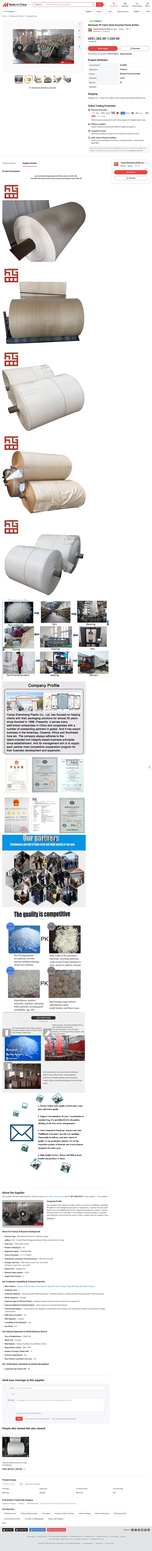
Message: (11, 1400)
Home (4, 16)
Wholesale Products (76, 1536)
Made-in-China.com (66, 1539)
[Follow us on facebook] (132, 1530)
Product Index (114, 1536)
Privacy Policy (110, 1543)
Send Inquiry (103, 48)
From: (12, 1388)
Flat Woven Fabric (120, 1513)
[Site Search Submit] (100, 4)
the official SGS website (55, 1196)
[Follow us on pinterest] (145, 1530)
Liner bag (5, 1489)
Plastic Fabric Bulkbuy (55, 1519)
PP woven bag (118, 1489)
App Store (7, 1530)
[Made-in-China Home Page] (14, 4)
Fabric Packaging (85, 1513)
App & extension (122, 11)
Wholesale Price (89, 1536)
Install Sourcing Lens (58, 1530)
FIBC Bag (54, 1286)
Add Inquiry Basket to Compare (44, 87)
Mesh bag (5, 1493)
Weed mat (79, 1493)
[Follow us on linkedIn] (148, 1530)
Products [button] (38, 4)
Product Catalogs (33, 1484)
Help (110, 11)
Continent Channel (101, 1536)
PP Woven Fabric (82, 1489)
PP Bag (68, 1286)
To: (13, 1394)
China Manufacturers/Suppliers (58, 1536)
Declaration (99, 1543)
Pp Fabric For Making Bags (34, 1519)
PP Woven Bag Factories (29, 1513)
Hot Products (31, 1536)
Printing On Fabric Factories (64, 1513)
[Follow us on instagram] (139, 1530)
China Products (42, 1536)
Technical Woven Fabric (12, 1519)
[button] (93, 4)
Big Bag (20, 1286)
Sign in (147, 6)
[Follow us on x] (136, 1530)
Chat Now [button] (136, 48)
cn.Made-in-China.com (97, 1539)
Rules (148, 11)
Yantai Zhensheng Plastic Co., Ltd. (105, 29)
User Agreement (88, 1543)
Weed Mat (83, 1286)
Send (19, 1419)
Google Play (21, 1530)
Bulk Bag (47, 1286)
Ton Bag (62, 1286)
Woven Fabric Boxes (102, 1513)
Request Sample (126, 54)
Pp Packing (46, 1513)
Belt (114, 1493)
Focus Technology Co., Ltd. (60, 1543)
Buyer (99, 11)
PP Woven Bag (29, 1286)
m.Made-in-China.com (81, 1539)
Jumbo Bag (39, 1286)
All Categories (10, 11)
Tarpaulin (91, 1286)
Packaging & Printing (16, 16)
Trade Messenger (37, 1530)
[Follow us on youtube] (142, 1530)
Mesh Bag (75, 1286)
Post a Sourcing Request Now (64, 1419)
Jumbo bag (43, 1489)
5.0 (124, 166)
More (4, 1523)
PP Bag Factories (10, 1513)
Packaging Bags (31, 16)
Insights (123, 1536)
